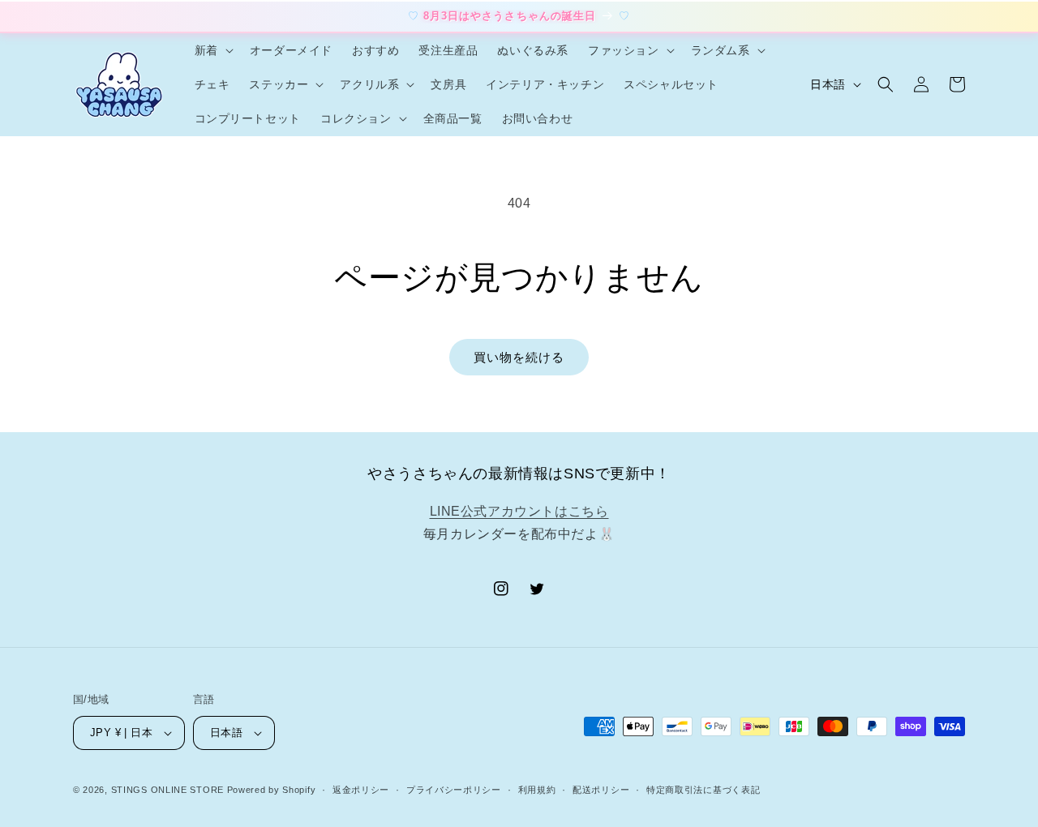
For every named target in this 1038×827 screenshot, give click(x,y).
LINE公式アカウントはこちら (519, 511)
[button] (212, 50)
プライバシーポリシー (453, 790)
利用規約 (537, 790)
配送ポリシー (601, 790)
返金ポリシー (360, 790)
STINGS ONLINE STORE (167, 790)
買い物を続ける (519, 357)
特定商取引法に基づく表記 (703, 790)
